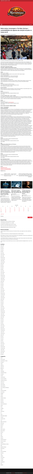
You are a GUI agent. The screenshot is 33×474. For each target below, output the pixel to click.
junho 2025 (2, 266)
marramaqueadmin (13, 34)
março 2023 (2, 306)
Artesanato (2, 362)
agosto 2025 (2, 263)
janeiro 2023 (2, 309)
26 (19, 210)
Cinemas (2, 375)
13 (23, 208)
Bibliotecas (2, 368)
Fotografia (2, 408)
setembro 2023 (3, 297)
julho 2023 (2, 300)
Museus (2, 426)
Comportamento (3, 377)
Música (4, 170)
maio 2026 (2, 250)
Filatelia (2, 405)
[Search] (31, 24)
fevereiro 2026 (2, 254)
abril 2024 (2, 287)
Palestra (2, 436)
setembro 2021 (3, 333)
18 (14, 209)
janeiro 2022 (2, 327)
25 (14, 210)
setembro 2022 (3, 315)
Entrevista (2, 399)
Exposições (2, 402)
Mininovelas (2, 423)
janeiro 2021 (2, 345)
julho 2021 (2, 336)
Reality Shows (2, 448)
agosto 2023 (2, 299)
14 (28, 208)
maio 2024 (2, 285)
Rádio (1, 445)
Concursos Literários (3, 378)
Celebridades (2, 371)
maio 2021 (2, 339)
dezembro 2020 (3, 346)
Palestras (2, 438)
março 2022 (2, 324)
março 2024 (2, 288)
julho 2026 (2, 247)
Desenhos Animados (3, 390)
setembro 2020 (3, 351)
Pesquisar (2, 216)
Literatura (2, 417)
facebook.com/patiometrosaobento (6, 168)
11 (14, 208)
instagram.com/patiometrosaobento (6, 169)
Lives (1, 420)
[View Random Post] (30, 24)
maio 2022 (2, 321)
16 (5, 209)
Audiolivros (2, 365)
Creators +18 (2, 381)
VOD (1, 463)
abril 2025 (2, 269)
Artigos (2, 363)
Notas (1, 433)
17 (10, 209)
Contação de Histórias (4, 380)
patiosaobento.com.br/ (4, 167)
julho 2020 (2, 354)
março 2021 (2, 342)
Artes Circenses (3, 359)
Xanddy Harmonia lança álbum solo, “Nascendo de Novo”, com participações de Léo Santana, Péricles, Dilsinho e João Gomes (6, 192)
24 (10, 210)
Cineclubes (2, 374)
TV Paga (2, 460)
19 (19, 209)
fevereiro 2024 (2, 290)
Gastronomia (2, 411)
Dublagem (2, 393)
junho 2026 (2, 248)
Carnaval (2, 369)
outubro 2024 (2, 278)
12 (19, 208)
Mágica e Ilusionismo (3, 421)
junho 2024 (2, 284)
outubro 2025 (2, 260)
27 (23, 210)
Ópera (1, 435)
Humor (1, 414)
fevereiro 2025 (2, 272)
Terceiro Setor (2, 457)
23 (5, 210)
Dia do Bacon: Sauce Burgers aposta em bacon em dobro (8, 224)
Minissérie (2, 424)
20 (23, 209)
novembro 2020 (3, 348)
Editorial (2, 396)
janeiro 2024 (2, 291)
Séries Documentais (3, 451)
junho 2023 (2, 302)
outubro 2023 (2, 296)
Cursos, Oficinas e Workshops (5, 387)
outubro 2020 (2, 349)
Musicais (2, 432)
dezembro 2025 (3, 257)
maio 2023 (2, 303)
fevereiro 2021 (2, 343)
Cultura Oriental (3, 384)
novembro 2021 (3, 330)
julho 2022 (2, 318)
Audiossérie (2, 366)
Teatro (1, 454)
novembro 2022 (3, 312)
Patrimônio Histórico (3, 439)
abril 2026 (2, 251)
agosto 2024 (2, 281)
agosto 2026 (2, 245)
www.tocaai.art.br (11, 102)
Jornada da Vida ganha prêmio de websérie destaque (16, 233)
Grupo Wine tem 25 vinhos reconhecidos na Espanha (8, 221)
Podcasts (2, 442)
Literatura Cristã (3, 418)
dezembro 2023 (3, 293)
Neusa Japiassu (3, 235)
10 (10, 208)
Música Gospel (3, 430)
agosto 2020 (2, 352)
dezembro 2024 (3, 275)
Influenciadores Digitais (4, 415)
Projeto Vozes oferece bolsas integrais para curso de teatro (9, 225)
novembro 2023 (3, 294)
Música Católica (3, 429)
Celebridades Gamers (3, 372)
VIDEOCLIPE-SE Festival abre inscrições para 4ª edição (8, 227)
